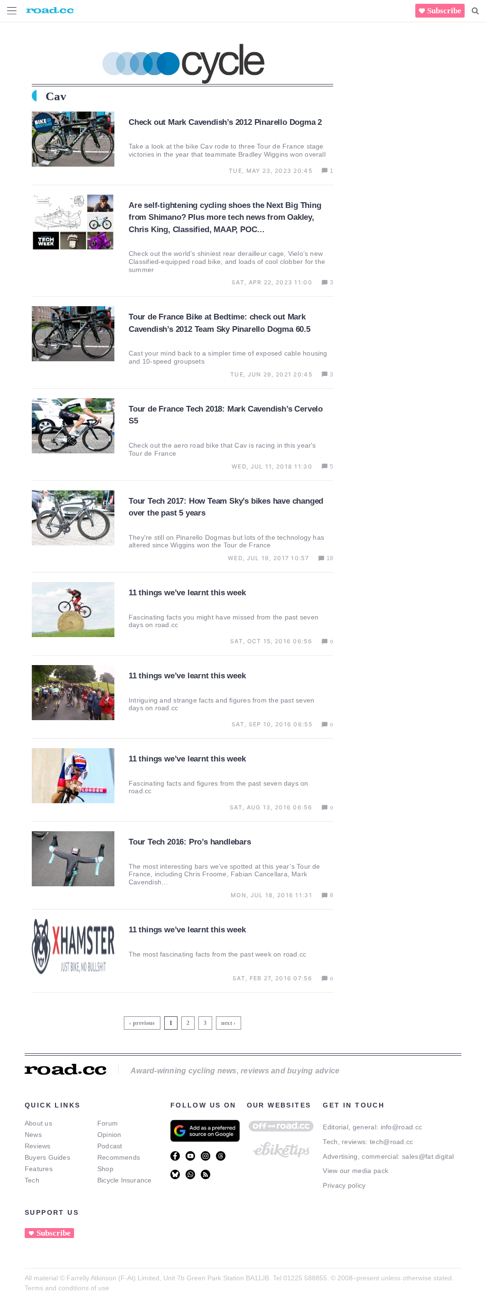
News (33, 1134)
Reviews (38, 1146)
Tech (32, 1180)
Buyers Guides (47, 1157)
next (226, 1023)
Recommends (118, 1157)
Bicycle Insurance (124, 1180)
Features (39, 1169)
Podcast (109, 1146)
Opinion (109, 1134)
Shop (105, 1169)
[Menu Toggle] (12, 10)
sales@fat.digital (428, 1156)
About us (38, 1123)
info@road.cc (401, 1127)
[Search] (475, 11)
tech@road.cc (391, 1141)
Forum (107, 1123)
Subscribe (444, 10)
